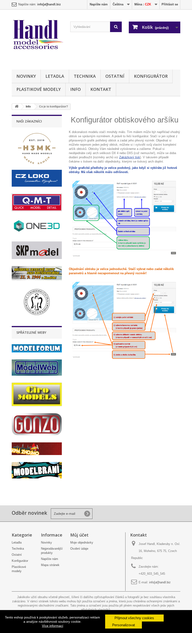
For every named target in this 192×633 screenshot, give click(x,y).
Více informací (52, 626)
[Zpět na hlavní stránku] (16, 107)
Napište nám (99, 4)
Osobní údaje (79, 548)
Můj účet (79, 535)
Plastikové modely (38, 89)
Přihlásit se (170, 4)
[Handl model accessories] (37, 34)
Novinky (26, 76)
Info (75, 89)
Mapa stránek (50, 565)
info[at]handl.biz (160, 582)
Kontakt (100, 89)
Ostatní (114, 76)
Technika (85, 76)
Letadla (54, 76)
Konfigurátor (151, 76)
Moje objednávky (81, 542)
